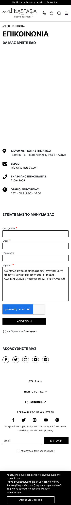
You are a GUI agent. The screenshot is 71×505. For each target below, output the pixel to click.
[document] (36, 488)
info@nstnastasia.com (24, 167)
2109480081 (18, 180)
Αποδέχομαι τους (22, 331)
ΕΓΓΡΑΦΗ (56, 440)
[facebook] (5, 359)
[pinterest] (45, 359)
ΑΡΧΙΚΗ (6, 26)
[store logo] (21, 13)
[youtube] (35, 359)
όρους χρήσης (30, 331)
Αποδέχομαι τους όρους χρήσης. (38, 450)
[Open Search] (59, 13)
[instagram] (25, 359)
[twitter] (15, 359)
